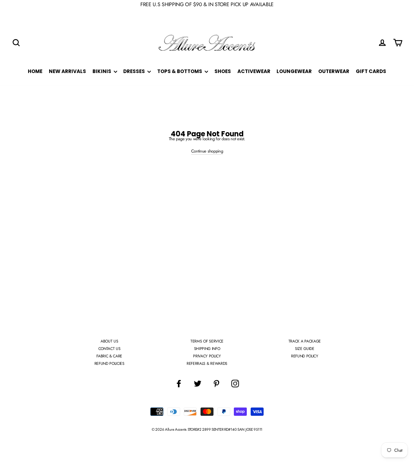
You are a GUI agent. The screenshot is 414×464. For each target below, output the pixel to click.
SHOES (222, 71)
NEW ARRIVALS (67, 71)
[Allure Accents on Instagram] (235, 383)
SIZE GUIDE (304, 349)
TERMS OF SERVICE (207, 341)
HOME (35, 71)
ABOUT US (109, 341)
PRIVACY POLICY (207, 356)
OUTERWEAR (333, 71)
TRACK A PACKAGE (305, 341)
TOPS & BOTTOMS (180, 71)
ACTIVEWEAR (253, 71)
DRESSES (134, 71)
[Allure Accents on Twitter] (198, 383)
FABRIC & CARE (109, 356)
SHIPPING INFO (207, 349)
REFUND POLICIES (109, 363)
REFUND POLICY (304, 356)
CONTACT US (109, 349)
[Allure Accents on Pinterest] (216, 383)
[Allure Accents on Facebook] (179, 383)
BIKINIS (102, 71)
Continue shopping (207, 151)
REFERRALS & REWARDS (207, 363)
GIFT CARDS (371, 71)
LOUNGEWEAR (294, 71)
